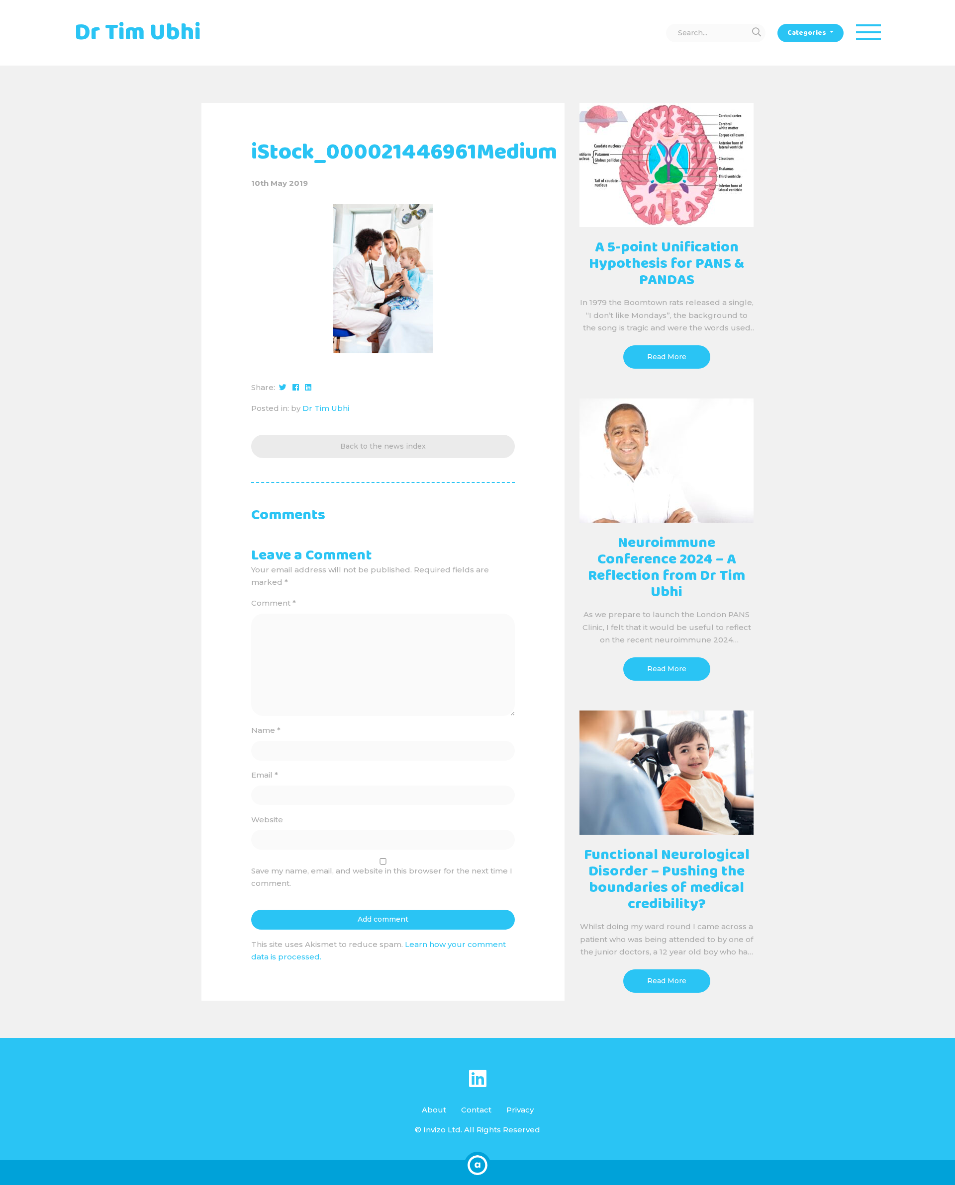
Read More (666, 356)
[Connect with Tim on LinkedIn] (477, 1078)
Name (266, 730)
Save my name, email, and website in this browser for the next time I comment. (381, 877)
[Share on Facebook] (295, 387)
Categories (807, 32)
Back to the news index (383, 446)
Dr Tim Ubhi (325, 408)
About (434, 1109)
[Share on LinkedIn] (308, 387)
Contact (476, 1109)
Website (267, 819)
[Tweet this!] (282, 387)
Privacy (520, 1109)
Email (264, 775)
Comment (273, 603)
